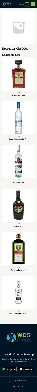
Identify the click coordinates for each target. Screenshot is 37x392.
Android (23, 362)
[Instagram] (23, 386)
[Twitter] (18, 386)
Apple (16, 362)
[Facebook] (14, 386)
